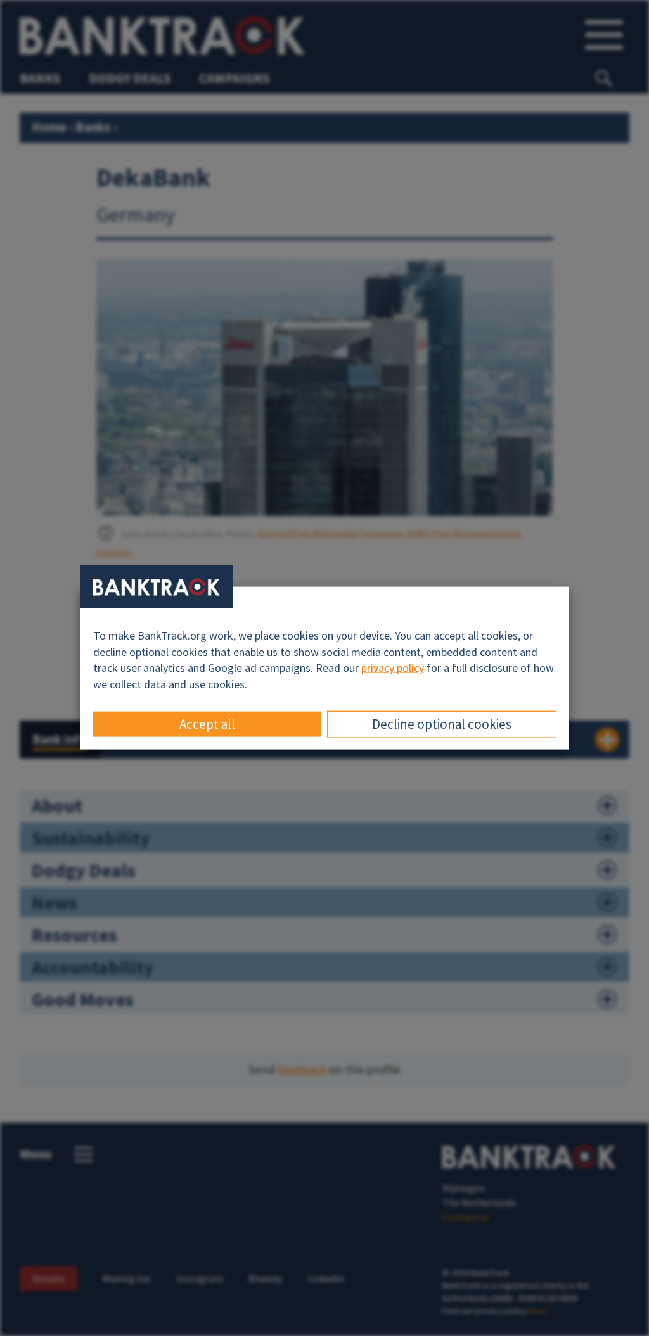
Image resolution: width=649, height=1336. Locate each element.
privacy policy (392, 667)
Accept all (207, 723)
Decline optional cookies (441, 723)
